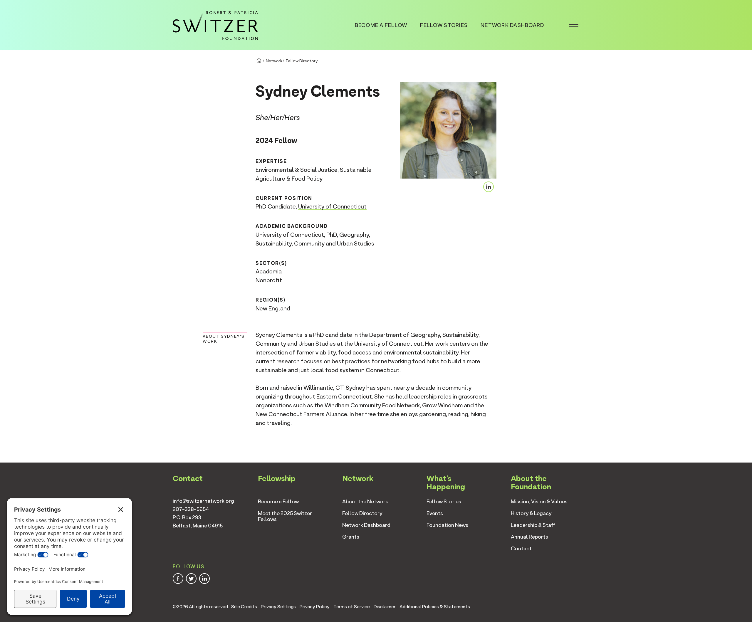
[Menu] (574, 25)
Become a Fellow (381, 25)
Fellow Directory (302, 60)
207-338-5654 (191, 509)
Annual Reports (529, 537)
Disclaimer (385, 606)
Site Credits (244, 606)
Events (435, 513)
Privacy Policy (315, 606)
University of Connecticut (332, 206)
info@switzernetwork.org (203, 501)
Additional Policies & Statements (435, 606)
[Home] (215, 24)
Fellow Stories (444, 25)
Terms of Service (351, 606)
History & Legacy (531, 513)
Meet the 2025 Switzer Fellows (285, 516)
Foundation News (447, 525)
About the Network (365, 501)
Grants (350, 537)
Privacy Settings (278, 606)
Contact (521, 548)
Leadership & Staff (533, 525)
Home (259, 61)
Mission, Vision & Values (539, 501)
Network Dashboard (512, 25)
